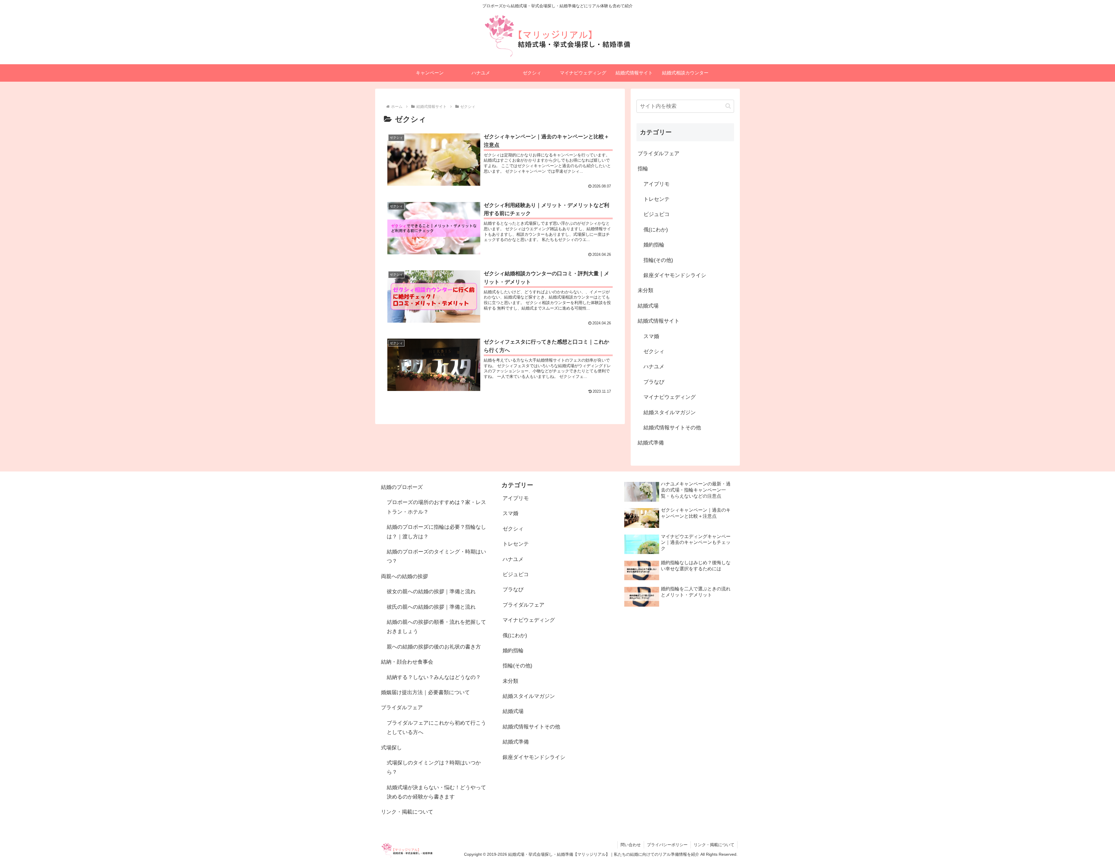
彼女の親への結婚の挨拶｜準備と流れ (431, 591)
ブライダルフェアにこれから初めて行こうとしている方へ (436, 727)
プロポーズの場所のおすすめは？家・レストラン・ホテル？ (436, 506)
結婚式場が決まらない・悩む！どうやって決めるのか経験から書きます (436, 792)
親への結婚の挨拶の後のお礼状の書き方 (434, 647)
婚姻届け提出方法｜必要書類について (425, 692)
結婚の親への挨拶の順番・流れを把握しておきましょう (436, 626)
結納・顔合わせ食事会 (407, 662)
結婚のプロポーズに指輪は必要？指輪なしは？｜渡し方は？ (436, 531)
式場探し (391, 748)
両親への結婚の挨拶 (404, 576)
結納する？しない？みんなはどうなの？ (434, 677)
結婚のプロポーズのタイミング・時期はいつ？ (436, 556)
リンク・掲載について (407, 812)
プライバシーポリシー (667, 844)
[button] (728, 106)
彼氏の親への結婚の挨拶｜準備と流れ (431, 607)
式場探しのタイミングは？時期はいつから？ (434, 767)
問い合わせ (631, 844)
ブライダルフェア (402, 707)
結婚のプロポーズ (402, 487)
